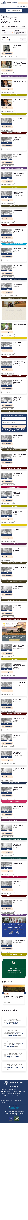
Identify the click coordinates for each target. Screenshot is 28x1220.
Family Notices (12, 1098)
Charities (15, 1091)
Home (3, 26)
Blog (24, 1091)
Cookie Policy (4, 1098)
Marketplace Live (5, 1100)
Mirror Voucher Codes (16, 1100)
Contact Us (3, 1093)
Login (19, 6)
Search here (15, 11)
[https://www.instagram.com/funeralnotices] (13, 1087)
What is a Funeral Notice (14, 1093)
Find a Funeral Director (10, 1089)
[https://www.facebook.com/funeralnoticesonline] (15, 1087)
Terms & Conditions (5, 1095)
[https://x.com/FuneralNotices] (11, 1087)
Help (20, 1091)
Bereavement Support (6, 1091)
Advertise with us (5, 1102)
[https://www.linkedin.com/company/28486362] (17, 1087)
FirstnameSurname (8, 39)
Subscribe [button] (14, 426)
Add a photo (7, 123)
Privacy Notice (19, 429)
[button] (23, 3)
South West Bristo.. (13, 26)
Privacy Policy (15, 1095)
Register (25, 6)
